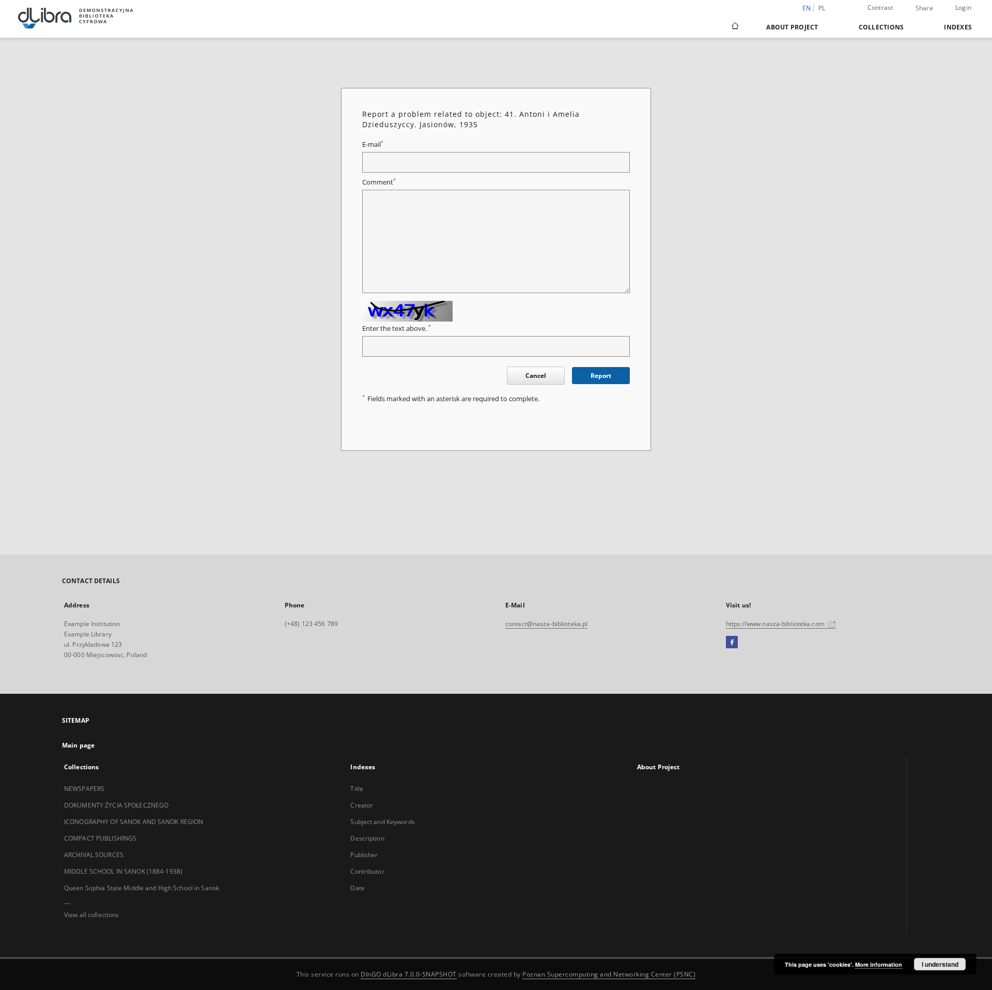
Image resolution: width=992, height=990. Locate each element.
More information (878, 964)
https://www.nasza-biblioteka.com (776, 623)
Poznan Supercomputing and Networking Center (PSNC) (608, 974)
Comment (379, 182)
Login (963, 7)
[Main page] (734, 27)
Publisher (364, 854)
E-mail (372, 144)
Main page (78, 745)
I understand (940, 964)
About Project (792, 27)
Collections (881, 27)
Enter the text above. (396, 328)
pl (822, 8)
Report (601, 375)
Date (357, 888)
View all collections (91, 914)
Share (924, 8)
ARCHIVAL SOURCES (93, 854)
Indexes (958, 27)
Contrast (880, 7)
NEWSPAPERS (84, 788)
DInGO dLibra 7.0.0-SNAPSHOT (409, 974)
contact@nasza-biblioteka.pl (546, 623)
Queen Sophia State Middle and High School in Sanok (141, 888)
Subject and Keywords (382, 821)
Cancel (535, 375)
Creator (361, 805)
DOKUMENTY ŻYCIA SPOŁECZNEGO (116, 805)
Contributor (367, 871)
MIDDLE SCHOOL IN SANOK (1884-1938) (123, 871)
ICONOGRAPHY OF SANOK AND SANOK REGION (133, 821)
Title (356, 788)
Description (367, 838)
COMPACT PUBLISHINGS (100, 838)
